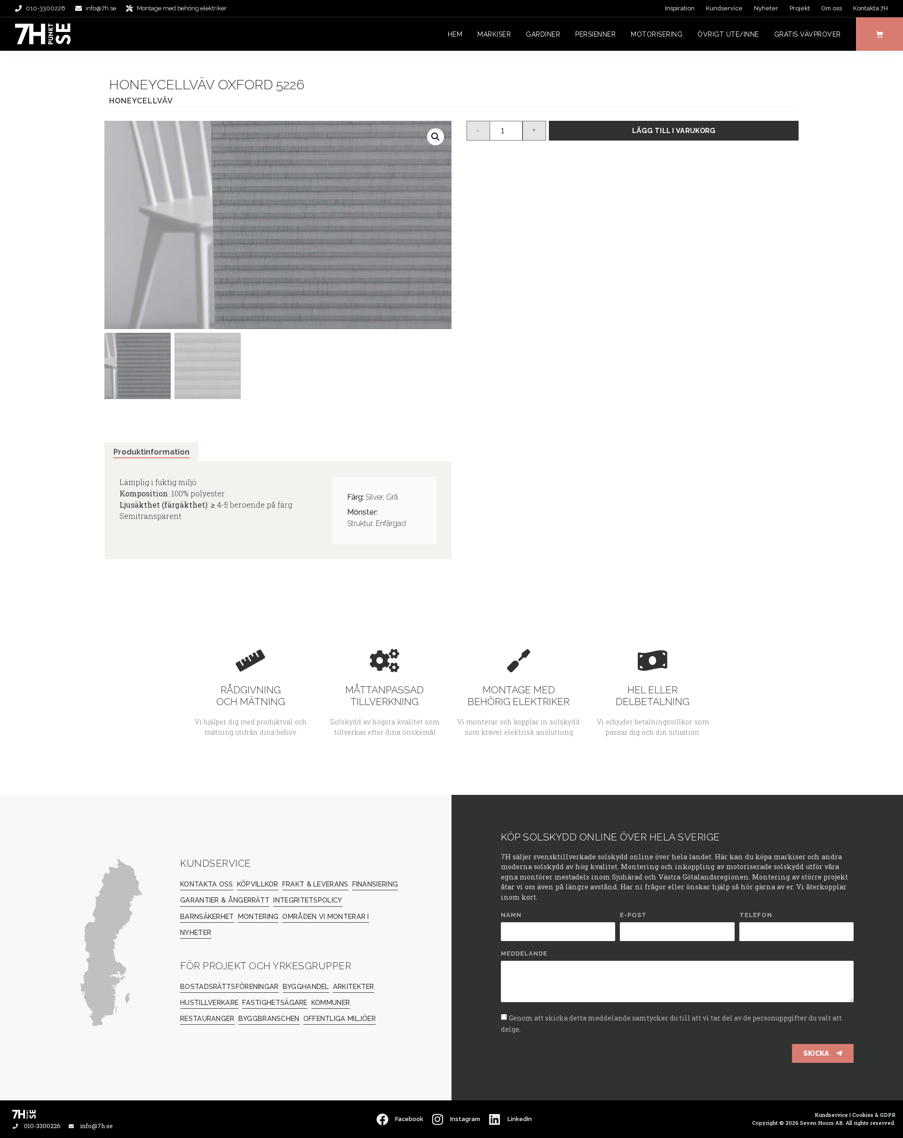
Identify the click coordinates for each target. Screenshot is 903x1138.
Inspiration (680, 8)
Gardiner (543, 34)
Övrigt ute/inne (728, 34)
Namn (511, 915)
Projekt (800, 8)
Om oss (831, 8)
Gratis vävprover (807, 34)
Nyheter (766, 8)
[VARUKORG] (879, 34)
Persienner (595, 34)
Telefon (755, 915)
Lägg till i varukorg (674, 130)
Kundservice (724, 8)
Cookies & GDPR (873, 1114)
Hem (455, 34)
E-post (633, 915)
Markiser (494, 34)
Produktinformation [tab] (151, 451)
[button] (435, 136)
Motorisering (656, 34)
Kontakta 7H (870, 8)
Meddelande (524, 953)
